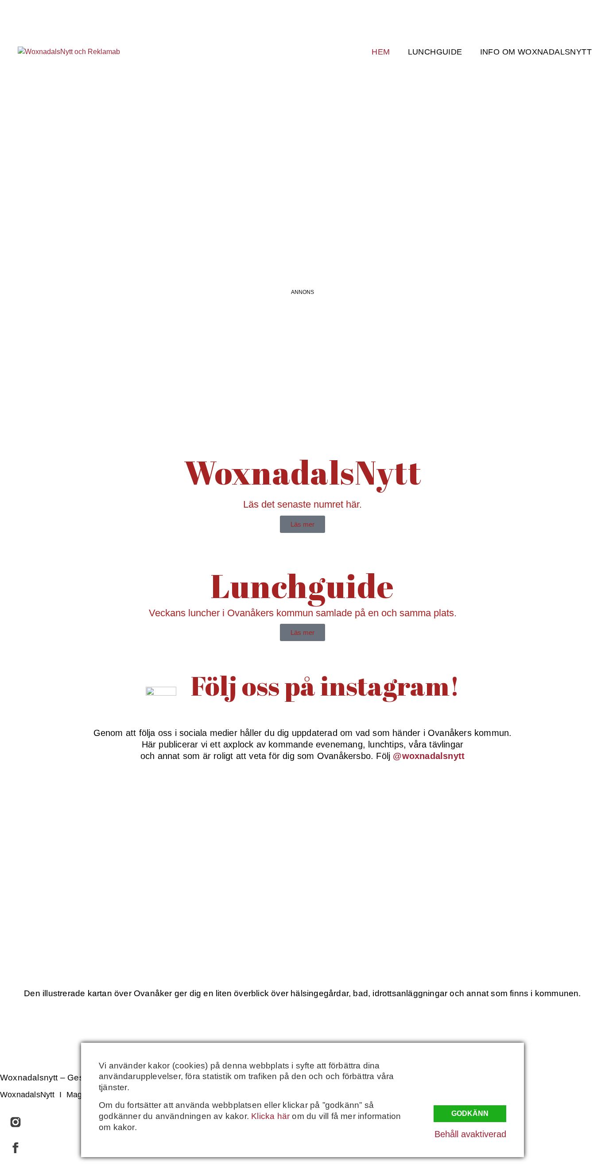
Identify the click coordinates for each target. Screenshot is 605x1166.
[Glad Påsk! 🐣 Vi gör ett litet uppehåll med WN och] (98, 902)
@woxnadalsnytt (429, 756)
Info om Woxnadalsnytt (536, 51)
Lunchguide (435, 51)
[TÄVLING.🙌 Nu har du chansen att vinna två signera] (98, 824)
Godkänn (470, 1113)
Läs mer (302, 524)
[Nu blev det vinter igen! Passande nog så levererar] (235, 902)
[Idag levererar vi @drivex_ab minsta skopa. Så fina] (507, 902)
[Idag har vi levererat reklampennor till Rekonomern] (235, 824)
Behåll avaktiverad (470, 1134)
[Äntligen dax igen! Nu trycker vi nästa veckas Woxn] (371, 824)
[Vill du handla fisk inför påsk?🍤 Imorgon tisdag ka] (371, 902)
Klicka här (270, 1116)
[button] (302, 234)
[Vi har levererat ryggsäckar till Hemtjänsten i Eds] (507, 824)
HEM (381, 51)
